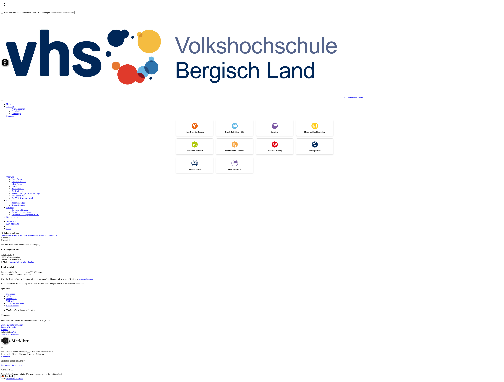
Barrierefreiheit (18, 191)
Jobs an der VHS (19, 196)
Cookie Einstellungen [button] (10, 334)
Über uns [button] (10, 177)
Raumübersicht (18, 189)
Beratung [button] (10, 207)
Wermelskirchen (18, 109)
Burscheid (16, 111)
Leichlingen (16, 113)
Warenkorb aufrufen (14, 379)
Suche (8, 228)
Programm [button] (10, 116)
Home (8, 104)
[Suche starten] (2, 13)
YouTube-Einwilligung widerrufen (20, 310)
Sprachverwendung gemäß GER (25, 215)
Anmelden (5, 356)
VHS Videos (17, 184)
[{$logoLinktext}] (172, 97)
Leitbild (15, 186)
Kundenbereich (12, 217)
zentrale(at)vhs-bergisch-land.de (21, 262)
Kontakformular (18, 205)
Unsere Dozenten (19, 181)
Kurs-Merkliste (12, 224)
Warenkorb (10, 221)
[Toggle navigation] (2, 100)
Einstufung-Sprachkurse (22, 212)
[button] (12, 325)
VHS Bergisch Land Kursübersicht (23, 235)
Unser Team (17, 179)
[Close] (12, 370)
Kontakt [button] (9, 200)
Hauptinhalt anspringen (353, 97)
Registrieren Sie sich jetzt (11, 365)
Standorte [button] (10, 106)
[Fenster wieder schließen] (2, 347)
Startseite (5, 235)
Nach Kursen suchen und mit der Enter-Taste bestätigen (27, 12)
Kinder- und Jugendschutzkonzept (26, 193)
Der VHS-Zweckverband (22, 198)
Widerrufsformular (8, 327)
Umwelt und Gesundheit (48, 235)
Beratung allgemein (20, 210)
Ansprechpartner (18, 203)
